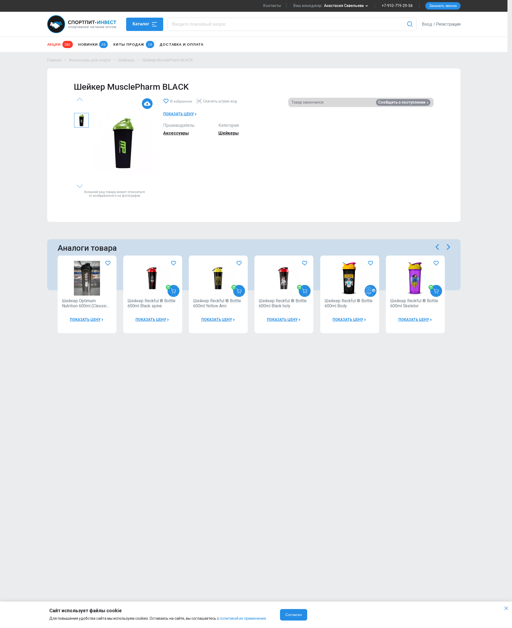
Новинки (92, 44)
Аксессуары (176, 133)
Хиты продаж (132, 44)
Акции (59, 44)
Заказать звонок (443, 5)
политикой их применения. (243, 618)
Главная (54, 60)
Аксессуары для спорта (89, 60)
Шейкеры (126, 60)
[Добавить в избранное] (108, 263)
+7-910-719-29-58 (397, 5)
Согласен (293, 615)
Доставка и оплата (181, 44)
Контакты (272, 5)
